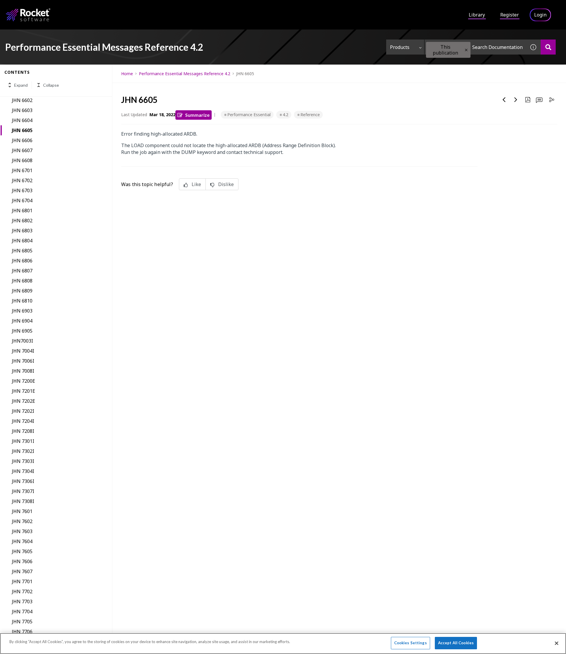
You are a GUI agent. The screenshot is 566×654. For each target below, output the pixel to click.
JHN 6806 (22, 260)
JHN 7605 (22, 551)
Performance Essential (249, 114)
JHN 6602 (22, 100)
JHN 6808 (22, 280)
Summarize (197, 115)
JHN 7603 (22, 531)
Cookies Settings (410, 642)
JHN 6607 (22, 150)
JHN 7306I (23, 481)
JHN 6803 (22, 230)
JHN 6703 (22, 190)
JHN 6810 (22, 301)
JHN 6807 (22, 270)
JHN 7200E (23, 381)
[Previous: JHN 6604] (504, 100)
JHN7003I (22, 341)
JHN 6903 (22, 311)
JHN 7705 (22, 621)
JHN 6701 (22, 170)
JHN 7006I (23, 361)
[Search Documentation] (548, 47)
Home (127, 73)
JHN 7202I (23, 411)
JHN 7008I (23, 371)
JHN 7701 (22, 581)
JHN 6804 (22, 240)
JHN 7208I (23, 431)
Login (540, 14)
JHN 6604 (22, 120)
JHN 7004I (23, 351)
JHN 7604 (22, 541)
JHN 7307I (23, 491)
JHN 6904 (22, 321)
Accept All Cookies (456, 642)
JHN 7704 (22, 611)
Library (477, 14)
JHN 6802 (22, 220)
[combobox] (475, 47)
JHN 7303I (23, 461)
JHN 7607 (22, 571)
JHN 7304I (23, 471)
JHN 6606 (22, 140)
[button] (466, 50)
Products (399, 47)
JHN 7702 (22, 591)
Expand (21, 85)
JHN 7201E (23, 391)
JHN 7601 (22, 511)
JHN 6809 (22, 290)
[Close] (556, 643)
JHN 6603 (22, 110)
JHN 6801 (22, 210)
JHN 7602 (22, 521)
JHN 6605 (22, 130)
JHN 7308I (23, 501)
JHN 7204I (23, 421)
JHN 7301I (23, 441)
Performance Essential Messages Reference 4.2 (184, 73)
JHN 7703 (22, 601)
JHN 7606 (22, 561)
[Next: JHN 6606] (516, 100)
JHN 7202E (23, 401)
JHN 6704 (22, 200)
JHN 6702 (22, 180)
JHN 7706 (22, 631)
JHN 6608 (22, 160)
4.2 (285, 114)
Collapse (51, 85)
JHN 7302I (23, 451)
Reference (310, 114)
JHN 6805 (22, 250)
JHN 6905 (22, 331)
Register (509, 14)
